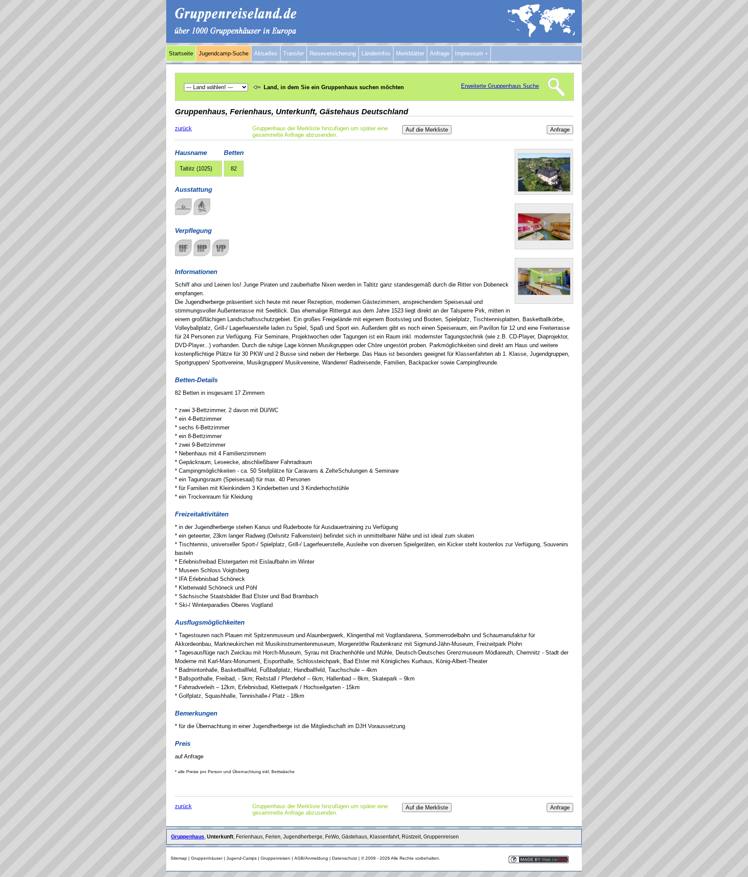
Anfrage (439, 53)
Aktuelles (265, 53)
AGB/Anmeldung (311, 858)
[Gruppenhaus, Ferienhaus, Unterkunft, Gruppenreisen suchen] (374, 41)
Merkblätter (410, 53)
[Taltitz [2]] (544, 238)
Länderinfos (375, 53)
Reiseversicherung (333, 53)
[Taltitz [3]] (544, 293)
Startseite (181, 53)
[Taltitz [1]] (544, 190)
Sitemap (179, 858)
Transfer (293, 53)
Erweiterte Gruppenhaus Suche (500, 86)
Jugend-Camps (241, 858)
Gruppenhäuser (206, 858)
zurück (183, 128)
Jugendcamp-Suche (223, 53)
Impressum (470, 53)
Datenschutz (344, 858)
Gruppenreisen (275, 858)
